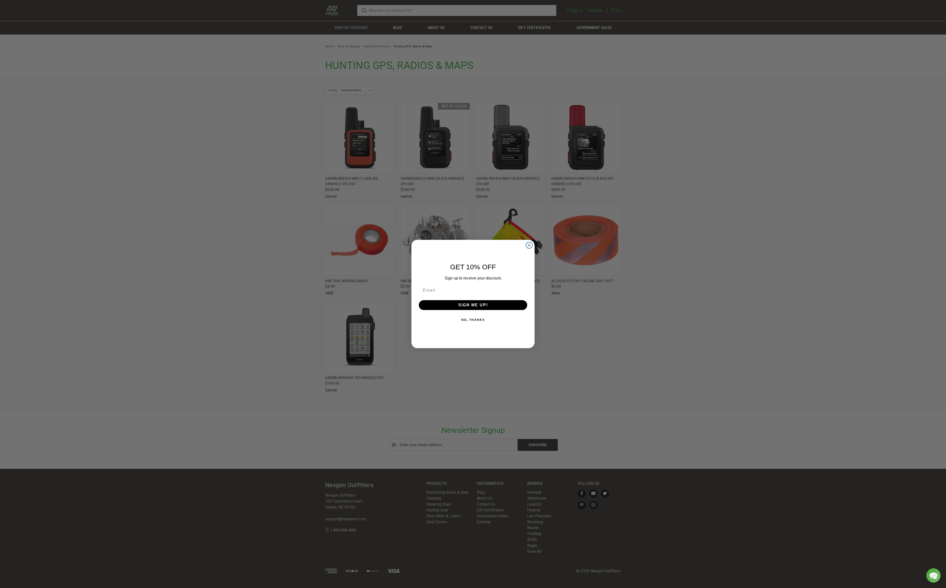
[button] (933, 575)
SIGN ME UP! (473, 305)
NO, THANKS (473, 320)
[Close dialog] (529, 245)
